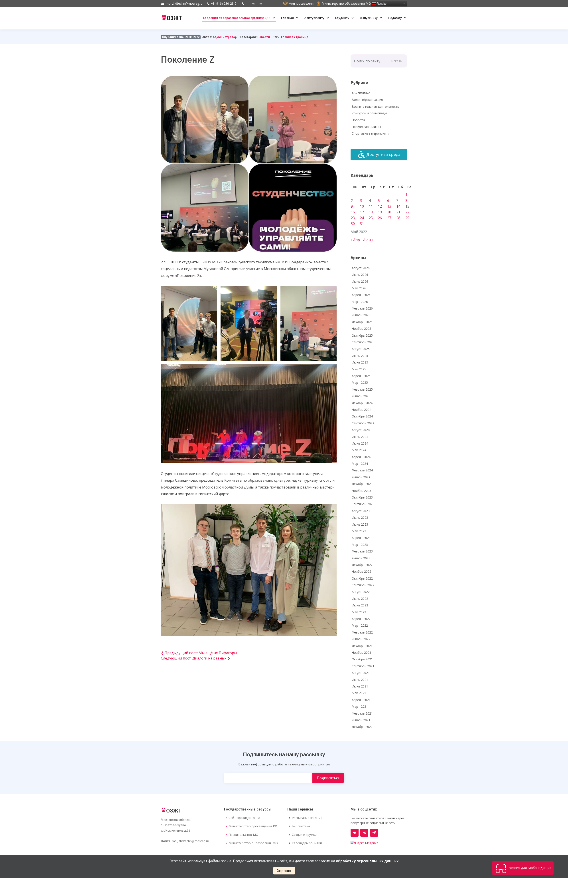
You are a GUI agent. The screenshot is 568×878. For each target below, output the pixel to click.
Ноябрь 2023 (361, 491)
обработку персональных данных (367, 860)
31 (362, 223)
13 (389, 206)
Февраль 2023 (362, 551)
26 (380, 217)
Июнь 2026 (360, 281)
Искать (396, 61)
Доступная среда (383, 154)
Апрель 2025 (361, 376)
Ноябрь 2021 (361, 652)
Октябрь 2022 (362, 578)
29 (407, 217)
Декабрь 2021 (362, 646)
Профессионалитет (366, 127)
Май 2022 (359, 612)
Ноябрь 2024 (361, 409)
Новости (263, 37)
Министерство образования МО (253, 843)
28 (398, 217)
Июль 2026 (360, 274)
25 (371, 217)
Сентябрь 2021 (363, 666)
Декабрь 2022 (362, 565)
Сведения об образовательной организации (237, 18)
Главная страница (294, 37)
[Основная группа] (355, 833)
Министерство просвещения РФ (253, 826)
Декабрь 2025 (362, 322)
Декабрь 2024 (362, 403)
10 (362, 206)
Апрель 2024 (361, 457)
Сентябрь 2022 (363, 585)
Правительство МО (243, 834)
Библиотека (301, 826)
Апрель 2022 (361, 619)
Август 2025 (361, 349)
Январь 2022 (361, 639)
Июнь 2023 (360, 524)
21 (398, 212)
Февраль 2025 (362, 389)
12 (380, 206)
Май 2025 (359, 369)
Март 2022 (360, 625)
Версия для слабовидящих (529, 867)
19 (380, 212)
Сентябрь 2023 (363, 504)
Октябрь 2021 (362, 659)
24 (362, 217)
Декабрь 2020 (362, 727)
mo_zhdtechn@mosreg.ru (184, 3)
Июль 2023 (360, 517)
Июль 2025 (360, 356)
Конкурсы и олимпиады (369, 113)
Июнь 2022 (360, 605)
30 (353, 223)
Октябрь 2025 (362, 335)
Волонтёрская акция (367, 99)
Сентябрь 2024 (363, 423)
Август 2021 (361, 673)
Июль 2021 (360, 679)
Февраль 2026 (362, 308)
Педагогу (395, 18)
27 (389, 217)
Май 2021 (359, 693)
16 (353, 212)
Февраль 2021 (362, 713)
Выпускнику (369, 18)
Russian (381, 3)
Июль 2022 (360, 598)
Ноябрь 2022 (361, 571)
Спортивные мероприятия (371, 133)
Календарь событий (307, 843)
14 (398, 206)
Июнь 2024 (360, 443)
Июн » (368, 239)
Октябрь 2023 (362, 497)
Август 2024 (361, 430)
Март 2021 (360, 706)
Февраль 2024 (362, 470)
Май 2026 (359, 288)
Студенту (342, 18)
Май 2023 (359, 531)
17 (362, 212)
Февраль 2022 (362, 632)
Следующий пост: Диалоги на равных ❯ (195, 658)
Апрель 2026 (361, 295)
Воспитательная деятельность (375, 106)
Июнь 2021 (360, 686)
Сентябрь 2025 (363, 342)
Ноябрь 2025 (361, 328)
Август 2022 (361, 592)
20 (389, 212)
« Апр (355, 239)
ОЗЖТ (174, 18)
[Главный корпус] (251, 3)
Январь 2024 (361, 477)
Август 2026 (361, 268)
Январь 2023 (361, 558)
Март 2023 (360, 544)
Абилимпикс (361, 93)
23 (353, 217)
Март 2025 (360, 382)
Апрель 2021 (361, 700)
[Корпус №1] (364, 833)
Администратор (225, 37)
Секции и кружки (304, 834)
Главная (287, 18)
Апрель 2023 (361, 538)
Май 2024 (359, 450)
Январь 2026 (361, 315)
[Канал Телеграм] (374, 833)
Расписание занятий (307, 817)
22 (407, 212)
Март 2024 (360, 463)
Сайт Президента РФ (244, 817)
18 (371, 212)
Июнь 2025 (360, 362)
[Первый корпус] (259, 3)
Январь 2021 (361, 720)
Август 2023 (361, 511)
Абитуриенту (314, 18)
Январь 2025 (361, 396)
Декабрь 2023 (362, 484)
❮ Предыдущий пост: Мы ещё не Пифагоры (199, 652)
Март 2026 (360, 302)
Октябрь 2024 (362, 416)
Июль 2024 (360, 437)
